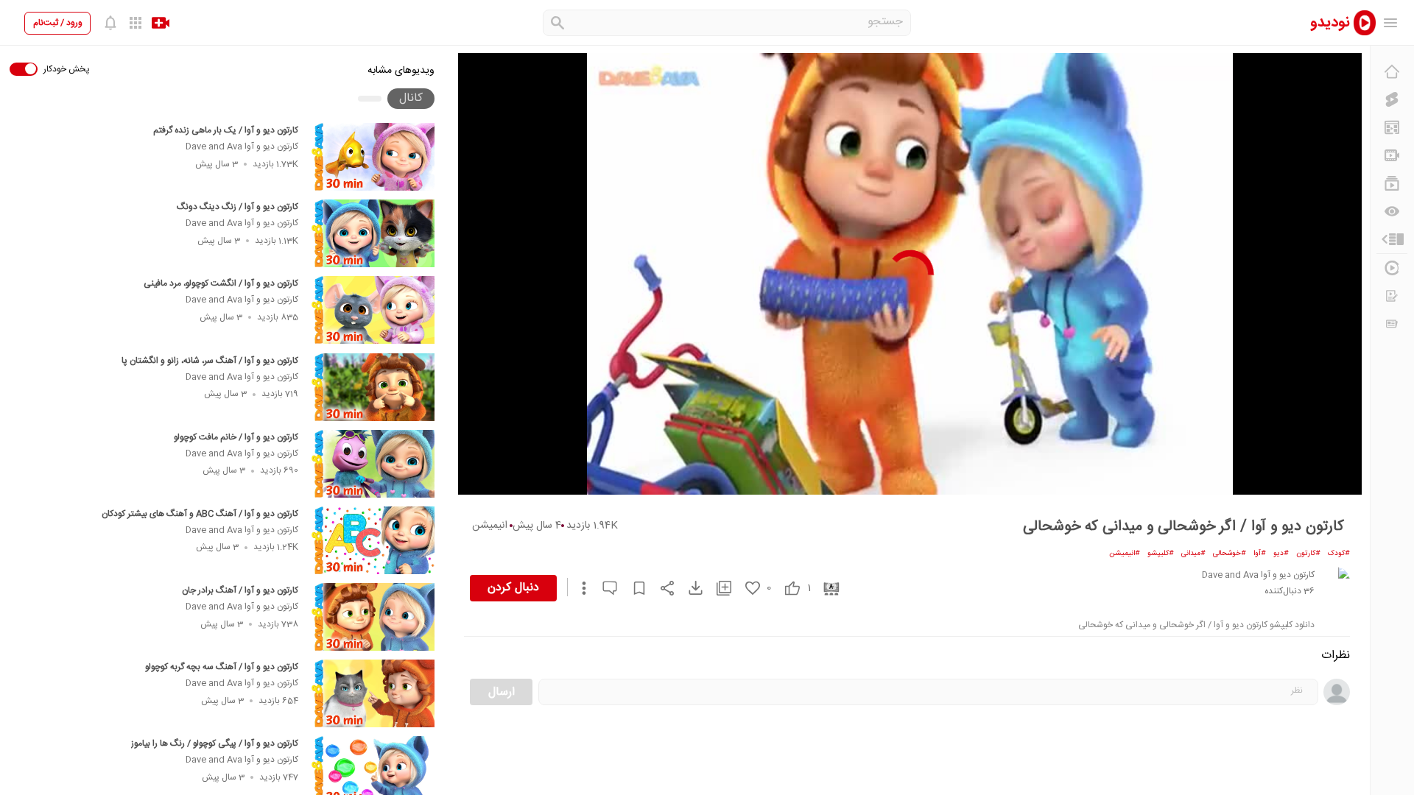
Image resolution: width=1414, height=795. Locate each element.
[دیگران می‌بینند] (1391, 211)
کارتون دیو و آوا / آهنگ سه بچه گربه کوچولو (221, 667)
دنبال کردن (513, 588)
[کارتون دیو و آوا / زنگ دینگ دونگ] (373, 233)
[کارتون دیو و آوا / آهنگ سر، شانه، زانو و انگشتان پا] (373, 387)
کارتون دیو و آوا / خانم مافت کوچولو (236, 437)
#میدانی (1193, 553)
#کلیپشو (1160, 553)
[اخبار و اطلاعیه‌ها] (1391, 324)
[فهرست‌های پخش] (1391, 183)
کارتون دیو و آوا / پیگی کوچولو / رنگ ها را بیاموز (214, 743)
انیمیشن (489, 525)
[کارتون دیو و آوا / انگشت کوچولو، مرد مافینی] (373, 310)
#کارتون (1308, 553)
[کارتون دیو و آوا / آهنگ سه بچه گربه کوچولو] (373, 693)
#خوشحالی (1229, 553)
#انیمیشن (1124, 553)
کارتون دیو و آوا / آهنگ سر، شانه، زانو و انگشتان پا (210, 360)
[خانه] (1391, 71)
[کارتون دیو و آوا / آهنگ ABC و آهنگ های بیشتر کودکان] (373, 540)
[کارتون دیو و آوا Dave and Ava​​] (1335, 581)
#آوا (1259, 553)
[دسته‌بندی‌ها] (1391, 239)
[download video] (689, 588)
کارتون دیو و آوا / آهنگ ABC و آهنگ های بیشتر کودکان (200, 513)
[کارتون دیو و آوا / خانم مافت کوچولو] (373, 464)
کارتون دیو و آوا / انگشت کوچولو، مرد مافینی (221, 283)
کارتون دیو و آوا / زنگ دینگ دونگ (237, 206)
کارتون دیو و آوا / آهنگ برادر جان (240, 590)
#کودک (1339, 553)
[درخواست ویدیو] (1391, 296)
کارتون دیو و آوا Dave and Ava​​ (242, 146)
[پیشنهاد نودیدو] (1391, 127)
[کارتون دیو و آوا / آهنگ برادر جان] (373, 617)
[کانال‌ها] (1391, 155)
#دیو (1281, 553)
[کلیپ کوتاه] (1391, 99)
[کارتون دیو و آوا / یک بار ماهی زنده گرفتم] (373, 157)
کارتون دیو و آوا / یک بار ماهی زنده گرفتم (225, 130)
